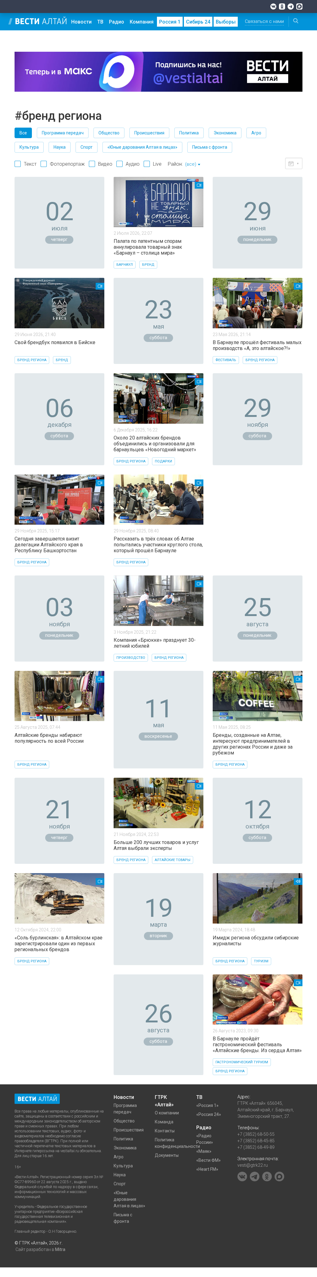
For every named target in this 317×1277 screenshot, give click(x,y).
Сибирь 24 (198, 22)
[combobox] (192, 164)
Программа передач (63, 132)
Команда (164, 1121)
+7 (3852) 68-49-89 (256, 1147)
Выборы (226, 22)
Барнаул (124, 265)
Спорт (86, 147)
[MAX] (299, 6)
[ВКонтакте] (273, 6)
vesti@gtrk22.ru (252, 1165)
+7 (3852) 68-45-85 (256, 1140)
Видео (105, 164)
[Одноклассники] (282, 6)
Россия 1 (169, 22)
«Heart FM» (207, 1169)
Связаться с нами (264, 21)
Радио (116, 22)
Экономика (225, 132)
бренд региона (31, 360)
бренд (148, 265)
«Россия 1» (207, 1105)
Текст (30, 164)
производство (130, 658)
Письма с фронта (209, 147)
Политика (189, 132)
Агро (256, 132)
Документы (167, 1155)
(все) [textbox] (190, 164)
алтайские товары (172, 860)
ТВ (100, 22)
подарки (163, 461)
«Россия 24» (208, 1114)
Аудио (133, 164)
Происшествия (149, 132)
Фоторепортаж (67, 164)
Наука (60, 147)
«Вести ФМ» (208, 1160)
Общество (108, 132)
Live (157, 164)
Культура (29, 147)
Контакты (165, 1130)
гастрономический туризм (241, 1062)
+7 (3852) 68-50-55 (256, 1134)
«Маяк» (203, 1151)
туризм (261, 961)
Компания (142, 22)
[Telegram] (291, 6)
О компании (167, 1112)
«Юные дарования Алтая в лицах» (142, 147)
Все (23, 132)
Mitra (60, 1249)
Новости (81, 22)
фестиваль (225, 360)
